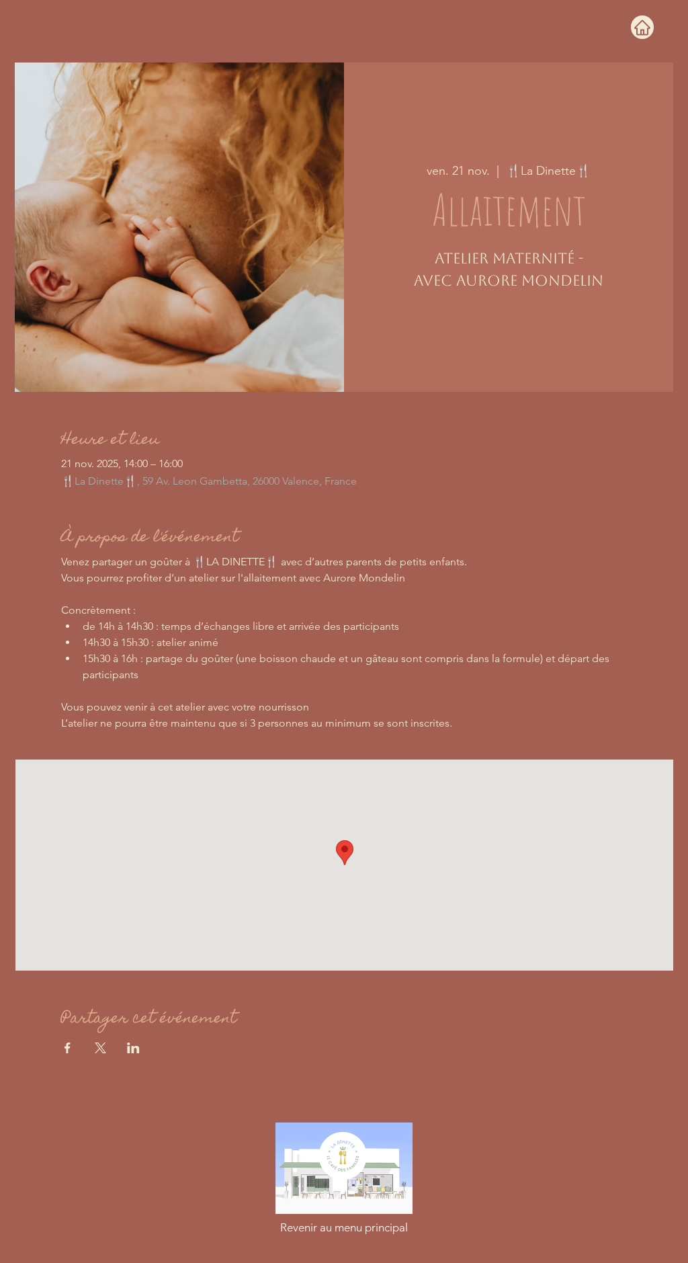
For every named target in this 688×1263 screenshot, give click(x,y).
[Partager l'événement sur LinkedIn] (133, 1048)
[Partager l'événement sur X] (100, 1048)
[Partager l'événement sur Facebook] (67, 1048)
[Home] (642, 27)
